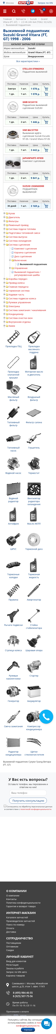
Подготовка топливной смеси (24, 232)
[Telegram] (33, 12)
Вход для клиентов (16, 961)
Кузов (12, 213)
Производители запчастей (20, 921)
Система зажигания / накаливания (27, 310)
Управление (21, 268)
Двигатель (14, 217)
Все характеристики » (28, 61)
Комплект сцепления (25, 248)
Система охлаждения (20, 240)
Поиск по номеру (15, 924)
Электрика (14, 306)
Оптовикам (12, 946)
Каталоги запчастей (17, 917)
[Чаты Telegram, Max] (46, 1023)
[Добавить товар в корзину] (46, 89)
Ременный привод (18, 225)
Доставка (11, 931)
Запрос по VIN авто (16, 972)
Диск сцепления (23, 256)
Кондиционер (16, 314)
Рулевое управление (20, 302)
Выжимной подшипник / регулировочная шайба (27, 273)
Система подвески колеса (22, 298)
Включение (20, 260)
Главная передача (18, 286)
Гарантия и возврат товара (21, 906)
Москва (10, 2)
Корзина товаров (15, 975)
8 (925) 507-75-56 (23, 996)
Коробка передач (18, 278)
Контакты (11, 899)
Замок (12, 325)
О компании (12, 895)
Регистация (12, 964)
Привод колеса (17, 282)
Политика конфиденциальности (23, 902)
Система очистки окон (21, 318)
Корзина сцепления (25, 252)
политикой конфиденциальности (35, 809)
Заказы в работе (15, 968)
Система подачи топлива (22, 229)
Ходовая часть (16, 294)
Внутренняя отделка (20, 321)
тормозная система (19, 290)
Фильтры (14, 221)
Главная (7, 19)
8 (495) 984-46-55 (23, 992)
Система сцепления (19, 244)
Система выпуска (18, 236)
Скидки (10, 950)
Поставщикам (13, 942)
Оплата (10, 928)
